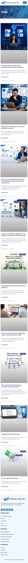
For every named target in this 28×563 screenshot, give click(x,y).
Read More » (4, 77)
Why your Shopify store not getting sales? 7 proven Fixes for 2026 (13, 334)
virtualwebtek (13, 559)
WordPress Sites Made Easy (10, 434)
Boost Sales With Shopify (9, 478)
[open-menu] (25, 2)
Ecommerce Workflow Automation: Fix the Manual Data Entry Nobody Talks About (13, 181)
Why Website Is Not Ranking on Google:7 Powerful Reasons (11, 386)
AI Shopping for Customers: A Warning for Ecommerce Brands (12, 66)
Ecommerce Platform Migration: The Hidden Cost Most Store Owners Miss (13, 234)
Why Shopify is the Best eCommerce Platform (13, 286)
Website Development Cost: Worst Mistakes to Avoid (13, 127)
